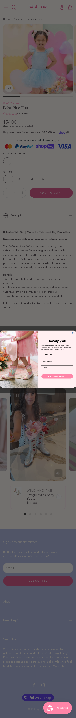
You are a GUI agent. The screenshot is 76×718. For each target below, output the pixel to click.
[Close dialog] (73, 333)
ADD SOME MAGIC (57, 376)
